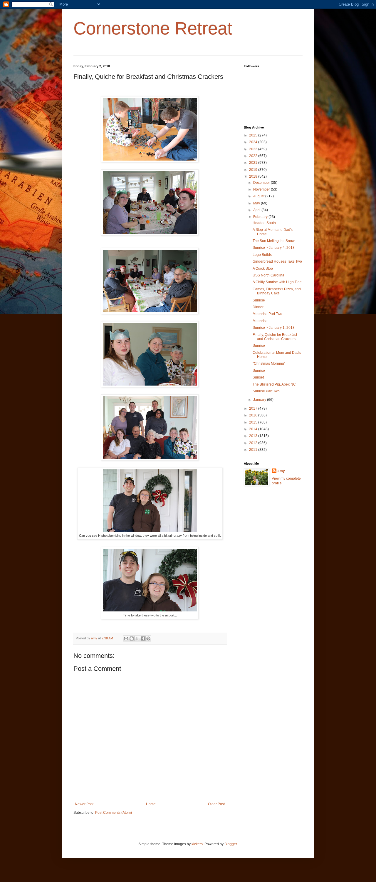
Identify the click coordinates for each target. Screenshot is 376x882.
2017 (253, 408)
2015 (253, 422)
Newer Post (84, 804)
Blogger (230, 844)
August (259, 196)
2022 (253, 156)
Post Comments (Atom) (113, 813)
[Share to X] (137, 638)
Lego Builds (262, 255)
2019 (253, 170)
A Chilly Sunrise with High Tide (277, 282)
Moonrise (260, 321)
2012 (253, 443)
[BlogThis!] (132, 638)
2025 (253, 135)
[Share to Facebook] (143, 638)
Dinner (258, 307)
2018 (253, 176)
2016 (253, 415)
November (262, 189)
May (257, 203)
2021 (253, 163)
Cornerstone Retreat (152, 28)
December (262, 183)
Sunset (258, 377)
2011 (253, 450)
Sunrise (259, 300)
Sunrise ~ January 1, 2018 (274, 328)
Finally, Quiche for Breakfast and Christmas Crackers (275, 337)
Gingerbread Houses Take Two (277, 261)
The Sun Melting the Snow (274, 241)
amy (281, 471)
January (260, 400)
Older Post (216, 804)
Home (151, 804)
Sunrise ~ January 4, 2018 (274, 248)
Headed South (264, 223)
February (260, 217)
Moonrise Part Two (267, 314)
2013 (253, 436)
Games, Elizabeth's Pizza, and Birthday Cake (277, 291)
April (257, 210)
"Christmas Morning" (269, 363)
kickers (197, 844)
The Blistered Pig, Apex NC (274, 384)
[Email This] (126, 638)
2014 (253, 429)
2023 (253, 149)
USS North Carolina (268, 275)
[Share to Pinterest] (148, 638)
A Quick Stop (263, 268)
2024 (253, 142)
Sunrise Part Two (266, 391)
